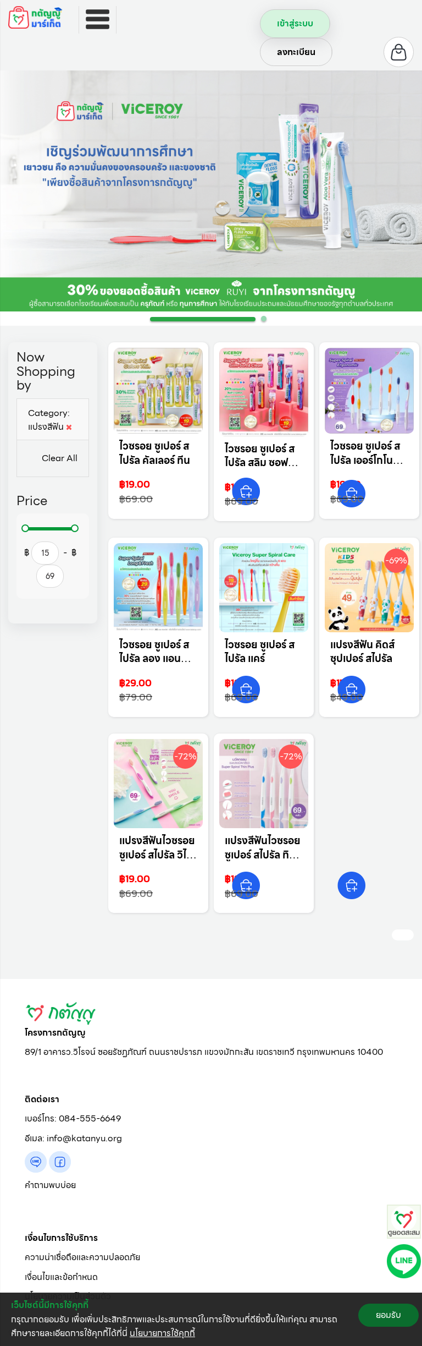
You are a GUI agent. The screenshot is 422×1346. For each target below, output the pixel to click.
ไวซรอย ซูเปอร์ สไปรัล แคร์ (260, 652)
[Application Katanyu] (404, 1221)
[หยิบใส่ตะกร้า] (246, 491)
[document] (211, 1319)
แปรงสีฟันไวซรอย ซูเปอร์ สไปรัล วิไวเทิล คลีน (157, 855)
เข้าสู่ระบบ (295, 23)
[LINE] (404, 1260)
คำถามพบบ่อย (50, 1185)
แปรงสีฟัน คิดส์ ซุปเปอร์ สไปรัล (362, 652)
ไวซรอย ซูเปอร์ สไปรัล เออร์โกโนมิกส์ (365, 460)
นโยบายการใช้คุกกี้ (162, 1333)
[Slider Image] (211, 191)
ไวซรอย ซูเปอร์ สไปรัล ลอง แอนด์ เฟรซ (154, 659)
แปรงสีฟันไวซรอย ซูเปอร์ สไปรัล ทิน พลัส (263, 855)
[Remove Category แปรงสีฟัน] (69, 427)
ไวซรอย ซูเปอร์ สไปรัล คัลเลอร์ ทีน (154, 453)
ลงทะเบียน (296, 52)
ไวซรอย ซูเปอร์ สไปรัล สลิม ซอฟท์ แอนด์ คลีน (260, 463)
